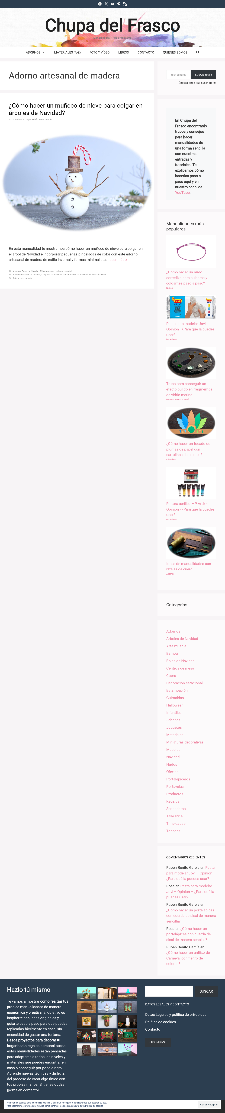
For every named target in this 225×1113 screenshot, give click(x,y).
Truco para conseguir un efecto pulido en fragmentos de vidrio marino (189, 389)
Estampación (177, 690)
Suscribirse (203, 74)
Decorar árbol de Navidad (75, 274)
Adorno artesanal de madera (26, 274)
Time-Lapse (175, 823)
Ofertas (172, 772)
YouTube (182, 192)
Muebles (173, 750)
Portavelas (175, 786)
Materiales (171, 339)
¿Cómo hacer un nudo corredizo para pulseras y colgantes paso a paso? (186, 277)
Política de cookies (160, 1022)
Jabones (173, 720)
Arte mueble (176, 646)
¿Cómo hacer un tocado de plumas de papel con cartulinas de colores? (188, 449)
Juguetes (174, 727)
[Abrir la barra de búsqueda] (198, 52)
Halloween (175, 705)
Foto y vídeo (99, 52)
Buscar (206, 991)
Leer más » (118, 260)
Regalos (172, 801)
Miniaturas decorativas (51, 271)
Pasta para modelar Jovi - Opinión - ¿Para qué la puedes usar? (190, 329)
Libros (123, 52)
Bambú (172, 653)
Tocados (173, 831)
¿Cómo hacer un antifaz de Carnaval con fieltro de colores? (188, 958)
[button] (86, 993)
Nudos (169, 288)
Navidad (68, 271)
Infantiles (171, 459)
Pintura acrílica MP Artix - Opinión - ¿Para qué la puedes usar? (190, 509)
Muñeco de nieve (97, 274)
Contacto (146, 52)
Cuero (171, 676)
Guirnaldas (175, 698)
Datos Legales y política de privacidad (176, 1014)
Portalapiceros (178, 779)
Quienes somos (175, 52)
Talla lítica (174, 816)
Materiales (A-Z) (67, 52)
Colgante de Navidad (51, 274)
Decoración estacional (177, 399)
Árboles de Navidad (182, 639)
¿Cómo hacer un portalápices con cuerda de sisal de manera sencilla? (191, 915)
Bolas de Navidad (30, 271)
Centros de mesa (180, 668)
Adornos (33, 52)
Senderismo (176, 809)
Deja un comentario (22, 278)
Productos (174, 794)
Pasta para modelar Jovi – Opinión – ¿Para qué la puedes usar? (191, 873)
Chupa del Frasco (112, 25)
